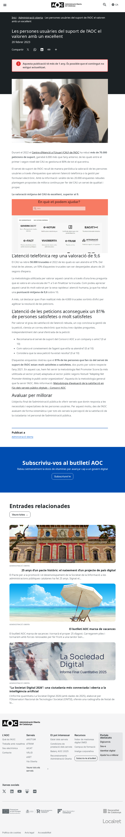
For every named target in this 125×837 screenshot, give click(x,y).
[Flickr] (35, 791)
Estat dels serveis (59, 739)
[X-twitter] (4, 791)
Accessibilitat (44, 832)
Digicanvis (105, 741)
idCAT (29, 748)
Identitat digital (107, 750)
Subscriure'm (62, 476)
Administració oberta (30, 17)
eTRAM (30, 743)
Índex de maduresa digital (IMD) (84, 741)
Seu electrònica (10, 748)
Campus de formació (85, 746)
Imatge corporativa (84, 751)
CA (116, 4)
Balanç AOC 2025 (59, 751)
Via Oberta (31, 761)
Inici (14, 17)
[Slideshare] (27, 791)
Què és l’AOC (8, 739)
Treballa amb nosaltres (13, 743)
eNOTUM (31, 739)
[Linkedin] (12, 791)
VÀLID (29, 752)
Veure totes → (20, 514)
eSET (29, 757)
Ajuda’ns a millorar (109, 755)
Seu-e (103, 746)
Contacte (6, 752)
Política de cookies (11, 832)
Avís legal (29, 832)
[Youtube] (19, 791)
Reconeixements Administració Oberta (61, 757)
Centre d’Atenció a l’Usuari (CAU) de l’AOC (55, 152)
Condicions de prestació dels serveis (61, 745)
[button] (4, 4)
